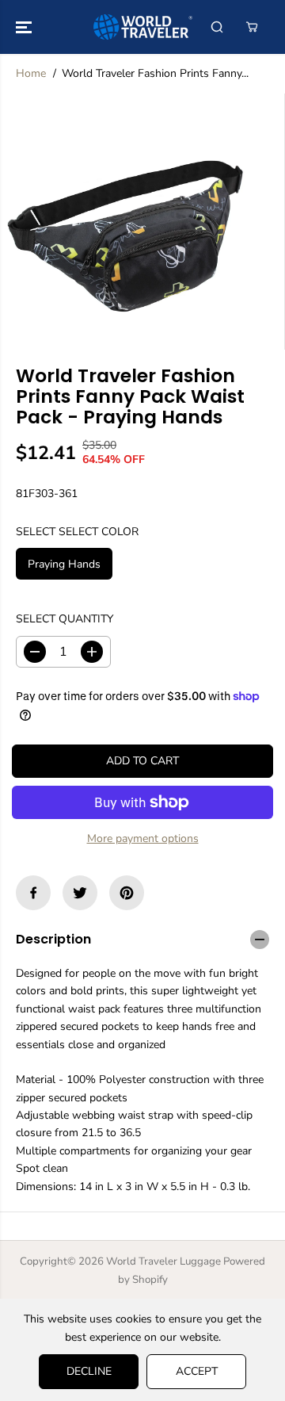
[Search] (217, 27)
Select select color (77, 531)
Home (31, 73)
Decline (89, 1371)
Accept (197, 1371)
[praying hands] (128, 222)
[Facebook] (33, 892)
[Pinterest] (126, 892)
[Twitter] (80, 892)
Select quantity (64, 618)
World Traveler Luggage (163, 1261)
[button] (25, 27)
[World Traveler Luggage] (142, 27)
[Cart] (251, 27)
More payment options (143, 838)
